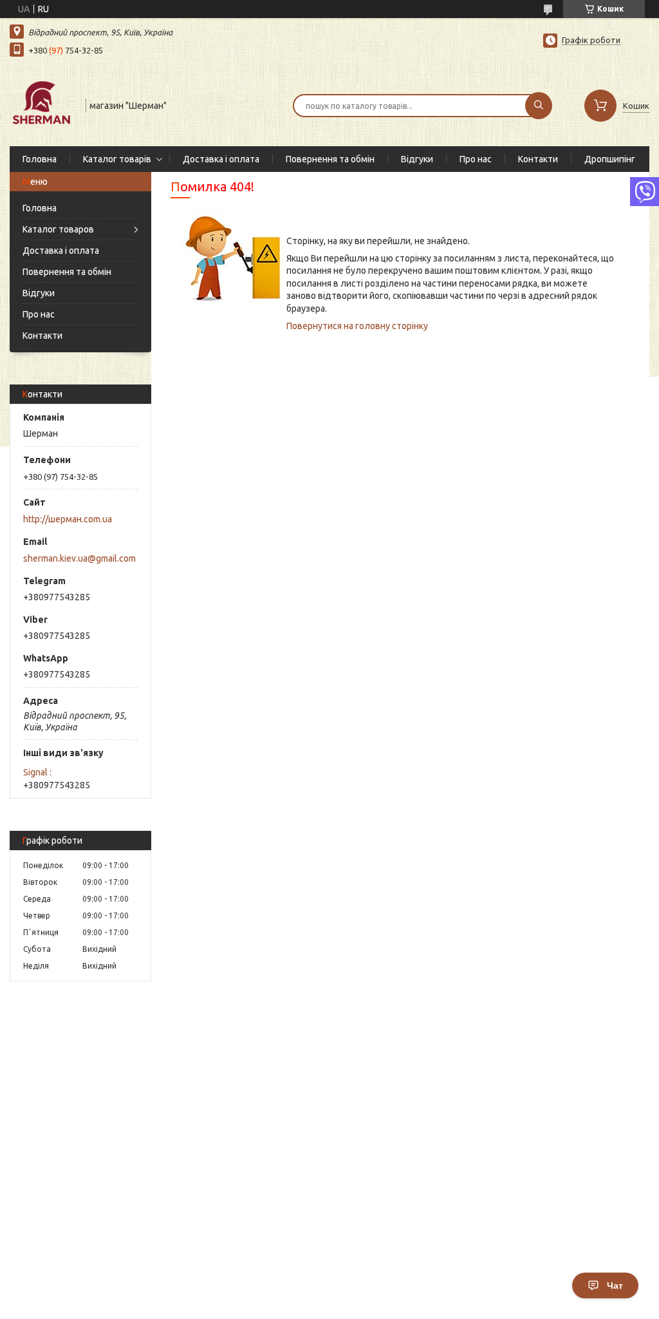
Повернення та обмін (330, 159)
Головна (40, 159)
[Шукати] (538, 105)
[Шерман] (42, 104)
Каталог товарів (117, 159)
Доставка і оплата (221, 159)
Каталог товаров (58, 229)
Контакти (538, 159)
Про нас (475, 159)
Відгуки (417, 159)
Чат (615, 1285)
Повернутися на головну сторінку (357, 326)
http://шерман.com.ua (67, 519)
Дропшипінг (609, 159)
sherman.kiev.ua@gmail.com (79, 558)
